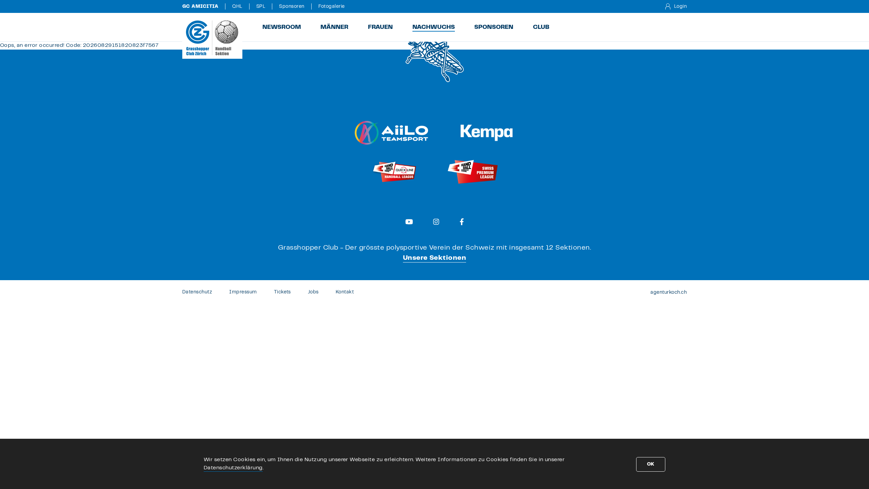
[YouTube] (409, 222)
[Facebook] (462, 222)
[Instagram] (436, 222)
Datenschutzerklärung (233, 467)
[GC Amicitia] (212, 38)
